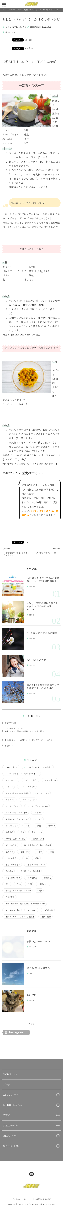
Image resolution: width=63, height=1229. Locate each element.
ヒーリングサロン (12, 806)
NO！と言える (11, 767)
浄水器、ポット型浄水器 (29, 871)
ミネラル (37, 813)
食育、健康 (45, 917)
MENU (13, 1105)
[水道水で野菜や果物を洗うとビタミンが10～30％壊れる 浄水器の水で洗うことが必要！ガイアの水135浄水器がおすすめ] (13, 612)
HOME (10, 1074)
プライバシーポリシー (20, 1199)
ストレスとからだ (27, 787)
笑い (18, 884)
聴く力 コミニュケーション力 (17, 891)
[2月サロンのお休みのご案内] (13, 639)
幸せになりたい (11, 858)
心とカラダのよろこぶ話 (14, 728)
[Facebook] (4, 1048)
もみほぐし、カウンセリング (16, 819)
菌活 (39, 891)
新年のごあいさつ (36, 659)
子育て (38, 852)
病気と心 (46, 878)
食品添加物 (47, 910)
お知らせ (32, 587)
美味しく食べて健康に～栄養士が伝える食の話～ (24, 731)
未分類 (31, 615)
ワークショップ (11, 826)
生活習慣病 (31, 878)
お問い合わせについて (39, 941)
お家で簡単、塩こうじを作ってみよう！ (17, 554)
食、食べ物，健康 (12, 910)
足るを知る (9, 897)
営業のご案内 (37, 839)
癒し (6, 884)
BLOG (10, 1135)
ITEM (6, 1115)
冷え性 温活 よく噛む (14, 839)
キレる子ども (49, 780)
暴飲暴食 (8, 871)
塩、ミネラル (10, 845)
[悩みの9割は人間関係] (13, 974)
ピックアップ (37, 740)
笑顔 (29, 884)
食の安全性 (31, 910)
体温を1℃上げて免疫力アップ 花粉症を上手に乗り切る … (44, 686)
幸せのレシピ (11, 32)
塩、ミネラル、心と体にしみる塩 (36, 845)
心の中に (31, 994)
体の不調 (51, 826)
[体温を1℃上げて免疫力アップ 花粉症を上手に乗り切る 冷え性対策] (13, 692)
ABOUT (11, 1094)
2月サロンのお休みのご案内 (42, 633)
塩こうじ (8, 852)
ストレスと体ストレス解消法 (16, 793)
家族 (51, 852)
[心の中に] (13, 1000)
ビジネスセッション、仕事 (15, 813)
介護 (38, 826)
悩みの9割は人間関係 (38, 968)
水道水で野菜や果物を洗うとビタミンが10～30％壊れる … (42, 606)
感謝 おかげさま (12, 865)
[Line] (12, 1048)
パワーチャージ (28, 800)
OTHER (11, 1145)
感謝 (36, 858)
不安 (27, 826)
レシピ (38, 819)
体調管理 (8, 832)
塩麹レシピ (24, 852)
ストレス (8, 787)
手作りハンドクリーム (36, 865)
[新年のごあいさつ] (13, 666)
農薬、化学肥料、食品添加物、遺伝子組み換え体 (24, 903)
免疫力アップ (36, 832)
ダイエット (9, 800)
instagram (16, 1032)
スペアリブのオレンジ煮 (46, 553)
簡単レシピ (43, 884)
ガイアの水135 (10, 722)
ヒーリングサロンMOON (37, 806)
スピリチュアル (42, 793)
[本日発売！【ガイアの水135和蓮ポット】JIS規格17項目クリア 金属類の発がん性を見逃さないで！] (13, 585)
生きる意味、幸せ (12, 878)
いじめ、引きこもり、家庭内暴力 (38, 767)
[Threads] (20, 1048)
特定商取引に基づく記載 (42, 1199)
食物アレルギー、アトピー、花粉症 (19, 917)
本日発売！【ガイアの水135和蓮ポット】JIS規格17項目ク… (43, 579)
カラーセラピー (30, 780)
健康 (21, 832)
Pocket (28, 39)
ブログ (6, 1084)
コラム (49, 740)
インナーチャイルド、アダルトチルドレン (21, 774)
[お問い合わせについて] (13, 947)
